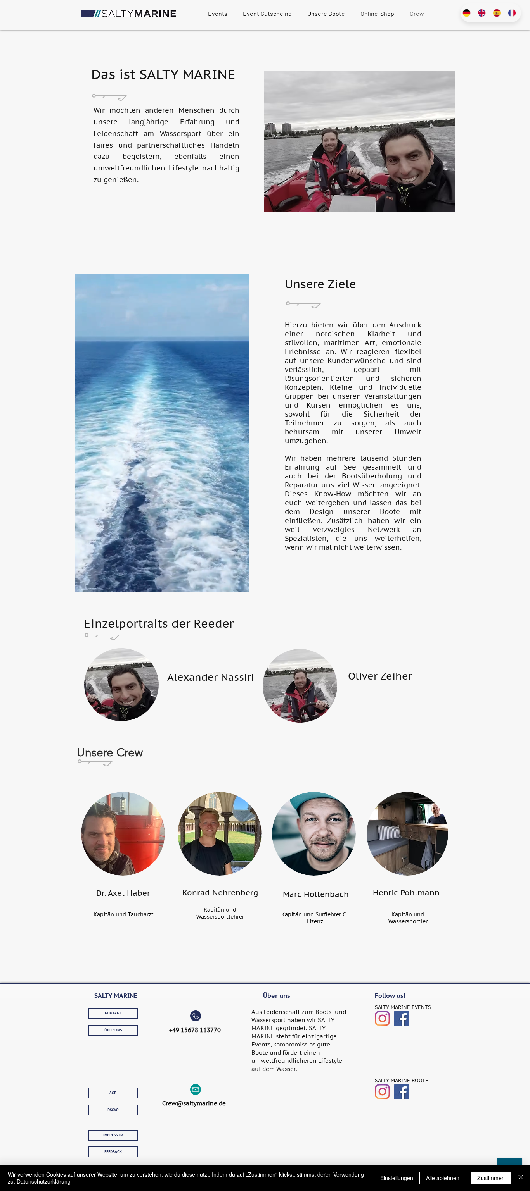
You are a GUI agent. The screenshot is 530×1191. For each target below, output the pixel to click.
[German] (468, 12)
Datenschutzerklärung (44, 1181)
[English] (482, 12)
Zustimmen (491, 1178)
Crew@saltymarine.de (194, 1103)
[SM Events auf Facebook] (401, 1018)
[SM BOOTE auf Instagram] (382, 1091)
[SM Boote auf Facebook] (401, 1091)
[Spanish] (498, 12)
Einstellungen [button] (396, 1178)
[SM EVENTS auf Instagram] (382, 1018)
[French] (513, 12)
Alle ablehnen (442, 1178)
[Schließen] (520, 1178)
